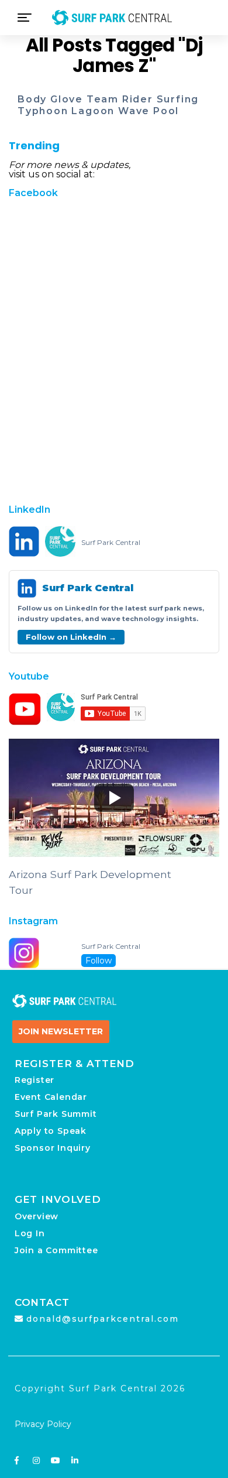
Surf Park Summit (56, 1114)
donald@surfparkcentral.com (102, 1319)
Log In (30, 1233)
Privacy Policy (43, 1424)
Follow (98, 960)
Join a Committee (56, 1250)
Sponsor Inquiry (53, 1148)
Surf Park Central (110, 542)
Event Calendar (51, 1097)
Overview (36, 1216)
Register (34, 1080)
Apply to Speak (51, 1131)
